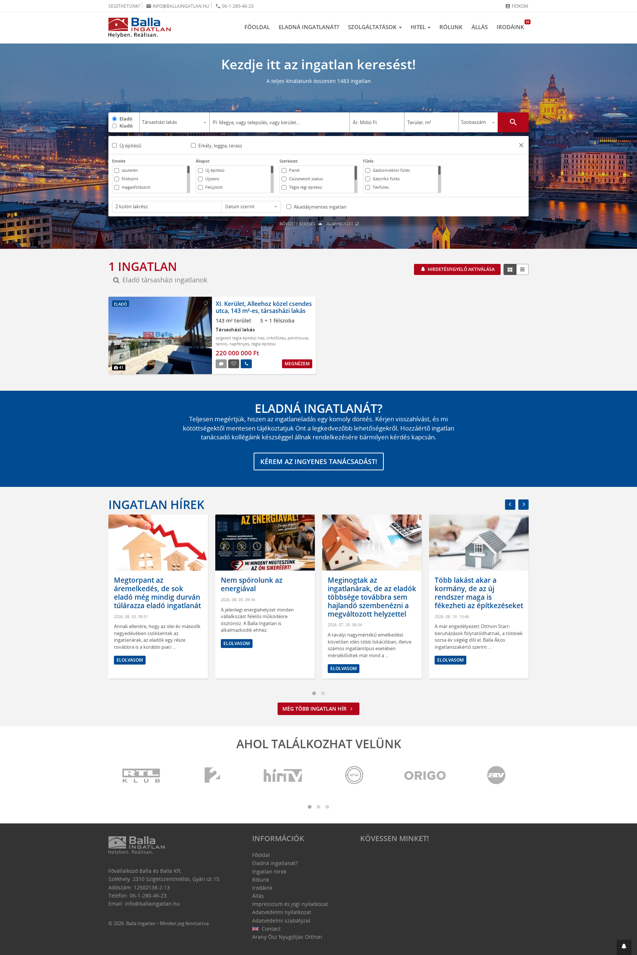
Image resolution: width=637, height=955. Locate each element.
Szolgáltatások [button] (373, 27)
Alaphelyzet (340, 223)
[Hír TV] (283, 775)
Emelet (118, 161)
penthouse (298, 338)
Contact (270, 928)
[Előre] (523, 504)
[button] (521, 146)
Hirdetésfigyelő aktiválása (461, 269)
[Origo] (425, 775)
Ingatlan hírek (156, 504)
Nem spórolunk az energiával (144, 584)
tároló (221, 343)
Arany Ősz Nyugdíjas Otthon (287, 936)
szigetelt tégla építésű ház (240, 338)
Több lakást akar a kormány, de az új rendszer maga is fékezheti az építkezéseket (372, 592)
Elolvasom (129, 643)
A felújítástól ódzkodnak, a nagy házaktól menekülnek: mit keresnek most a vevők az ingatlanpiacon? (478, 596)
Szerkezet (288, 161)
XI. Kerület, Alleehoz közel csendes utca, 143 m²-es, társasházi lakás (264, 307)
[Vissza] (510, 504)
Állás (479, 27)
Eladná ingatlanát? (309, 27)
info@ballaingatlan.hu (177, 6)
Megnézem (297, 363)
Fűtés (368, 161)
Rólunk (451, 27)
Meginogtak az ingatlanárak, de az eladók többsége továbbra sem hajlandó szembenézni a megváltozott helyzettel (265, 596)
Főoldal (257, 27)
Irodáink (513, 25)
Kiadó (126, 125)
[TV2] (212, 775)
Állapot (202, 161)
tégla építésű (263, 343)
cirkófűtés (276, 338)
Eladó (125, 118)
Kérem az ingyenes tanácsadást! (318, 461)
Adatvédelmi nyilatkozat (281, 912)
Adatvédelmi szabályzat (281, 920)
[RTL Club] (141, 775)
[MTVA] (354, 775)
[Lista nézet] (522, 269)
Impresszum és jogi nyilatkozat (290, 903)
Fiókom (516, 6)
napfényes (239, 343)
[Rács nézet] (510, 269)
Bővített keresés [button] (297, 223)
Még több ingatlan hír (315, 708)
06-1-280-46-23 (234, 6)
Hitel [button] (419, 27)
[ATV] (496, 775)
